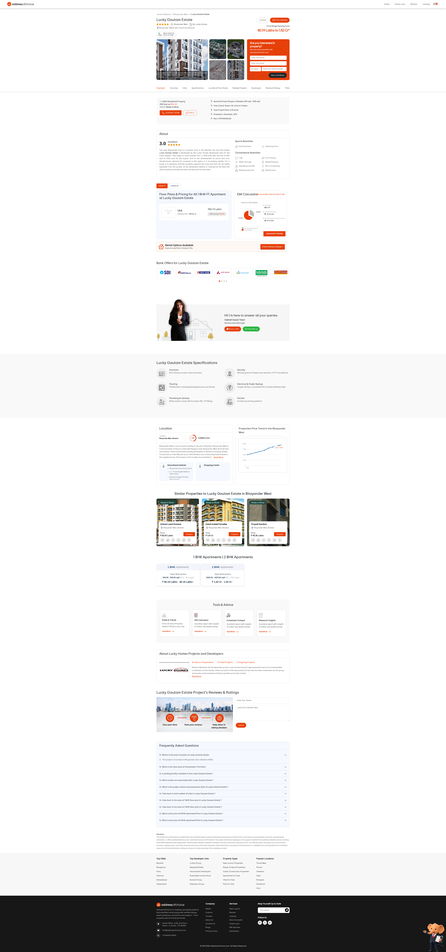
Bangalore (161, 867)
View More (166, 631)
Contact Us (210, 924)
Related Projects (240, 88)
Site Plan (217, 70)
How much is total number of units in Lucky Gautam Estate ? (187, 794)
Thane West (261, 863)
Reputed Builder (196, 867)
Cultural (209, 912)
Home (386, 4)
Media (208, 909)
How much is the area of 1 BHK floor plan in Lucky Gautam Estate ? (190, 800)
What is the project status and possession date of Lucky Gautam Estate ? (193, 787)
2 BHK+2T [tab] (175, 186)
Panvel (259, 867)
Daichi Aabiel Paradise (216, 524)
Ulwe (258, 876)
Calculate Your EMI (274, 234)
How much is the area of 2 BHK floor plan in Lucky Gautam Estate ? (190, 807)
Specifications (198, 88)
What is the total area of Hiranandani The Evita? (182, 767)
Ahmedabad (161, 880)
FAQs (287, 88)
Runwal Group (196, 880)
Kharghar (260, 880)
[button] (219, 281)
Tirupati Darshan (259, 524)
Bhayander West (181, 24)
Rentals (413, 4)
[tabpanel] (193, 212)
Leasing (426, 4)
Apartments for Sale (231, 876)
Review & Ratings (273, 88)
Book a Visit (233, 329)
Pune (158, 871)
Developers (256, 88)
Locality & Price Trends (218, 88)
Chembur (260, 871)
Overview (174, 88)
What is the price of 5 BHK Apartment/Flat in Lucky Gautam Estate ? (191, 814)
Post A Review (281, 20)
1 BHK (179, 210)
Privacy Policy (211, 931)
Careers (209, 916)
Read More (218, 457)
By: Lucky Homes (200, 24)
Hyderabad (161, 884)
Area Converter (236, 920)
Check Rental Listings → (272, 247)
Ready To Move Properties (234, 867)
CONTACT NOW (172, 113)
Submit (241, 725)
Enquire (189, 534)
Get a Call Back (277, 75)
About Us (209, 920)
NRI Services (234, 927)
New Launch (234, 909)
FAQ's (191, 113)
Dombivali (260, 884)
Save (264, 20)
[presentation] (162, 185)
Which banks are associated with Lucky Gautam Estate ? (186, 780)
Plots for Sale (228, 884)
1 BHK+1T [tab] (162, 186)
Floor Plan (235, 49)
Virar (258, 888)
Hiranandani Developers (200, 871)
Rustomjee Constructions (200, 876)
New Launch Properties (233, 863)
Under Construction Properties (236, 871)
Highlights (160, 88)
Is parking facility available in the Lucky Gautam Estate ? (186, 774)
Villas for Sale (229, 880)
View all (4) (237, 70)
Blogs (208, 927)
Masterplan (218, 49)
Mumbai (159, 863)
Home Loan (400, 4)
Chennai (160, 876)
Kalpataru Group (197, 884)
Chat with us (252, 329)
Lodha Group (195, 863)
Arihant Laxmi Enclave (170, 524)
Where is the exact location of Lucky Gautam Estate (184, 755)
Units (185, 88)
